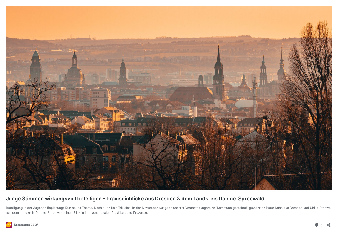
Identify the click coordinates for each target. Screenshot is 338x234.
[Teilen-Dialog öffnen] (329, 223)
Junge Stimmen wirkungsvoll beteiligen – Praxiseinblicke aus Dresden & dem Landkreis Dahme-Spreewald (135, 199)
